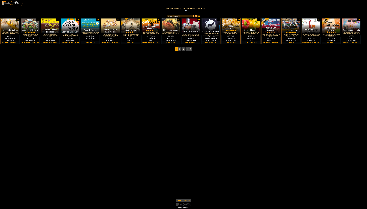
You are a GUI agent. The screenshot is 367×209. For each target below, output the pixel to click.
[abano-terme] (198, 15)
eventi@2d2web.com (183, 207)
